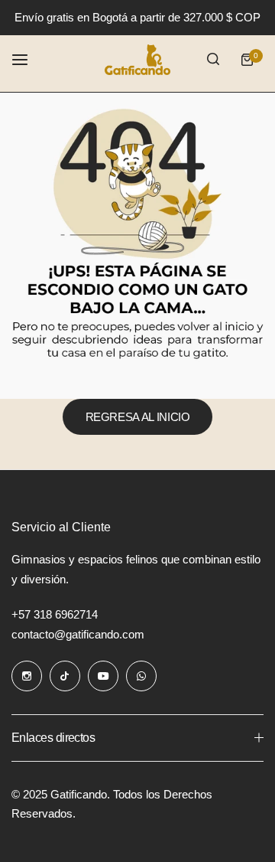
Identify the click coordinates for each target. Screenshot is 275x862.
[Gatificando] (137, 59)
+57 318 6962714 (54, 614)
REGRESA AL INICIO (138, 416)
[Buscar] (213, 60)
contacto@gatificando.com (77, 634)
